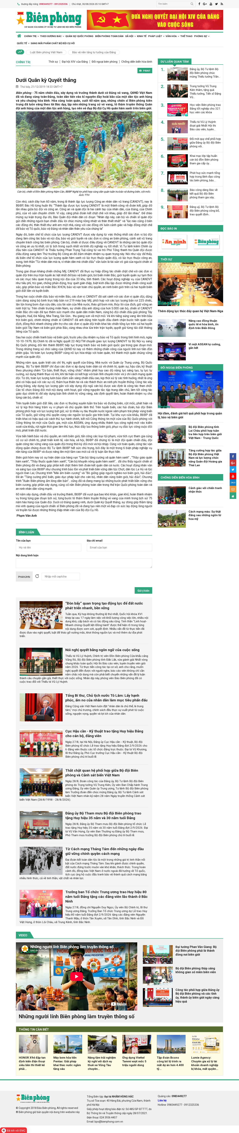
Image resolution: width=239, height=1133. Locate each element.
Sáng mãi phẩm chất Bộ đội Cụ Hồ (53, 43)
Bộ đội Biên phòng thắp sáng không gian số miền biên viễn (196, 970)
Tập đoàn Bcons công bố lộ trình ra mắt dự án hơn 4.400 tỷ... (170, 1063)
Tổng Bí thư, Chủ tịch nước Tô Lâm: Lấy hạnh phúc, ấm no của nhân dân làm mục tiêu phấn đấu (106, 697)
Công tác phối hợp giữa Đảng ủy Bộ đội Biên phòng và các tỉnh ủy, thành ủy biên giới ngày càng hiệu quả (197, 995)
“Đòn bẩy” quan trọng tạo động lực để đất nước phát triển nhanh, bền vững (104, 605)
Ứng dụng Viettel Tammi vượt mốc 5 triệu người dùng (134, 1061)
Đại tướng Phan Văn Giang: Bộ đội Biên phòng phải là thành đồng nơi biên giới (196, 951)
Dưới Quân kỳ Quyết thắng (46, 80)
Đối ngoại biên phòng (104, 61)
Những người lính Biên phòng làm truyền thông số (76, 1016)
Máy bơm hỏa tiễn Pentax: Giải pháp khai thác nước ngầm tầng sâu (67, 1063)
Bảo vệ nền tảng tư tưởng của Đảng (94, 52)
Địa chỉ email (95, 540)
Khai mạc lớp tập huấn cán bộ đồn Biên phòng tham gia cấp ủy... (204, 159)
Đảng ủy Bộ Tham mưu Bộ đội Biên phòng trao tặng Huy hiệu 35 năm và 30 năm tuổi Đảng (103, 815)
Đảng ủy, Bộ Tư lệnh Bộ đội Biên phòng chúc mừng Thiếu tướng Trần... (205, 72)
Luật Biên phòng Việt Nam (46, 52)
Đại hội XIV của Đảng (75, 61)
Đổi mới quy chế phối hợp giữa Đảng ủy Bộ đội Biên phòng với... (205, 142)
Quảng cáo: (172, 1096)
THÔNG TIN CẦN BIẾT (34, 1029)
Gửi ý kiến (143, 590)
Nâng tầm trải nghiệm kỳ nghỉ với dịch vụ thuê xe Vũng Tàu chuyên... (102, 1063)
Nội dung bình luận (27, 555)
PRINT (146, 70)
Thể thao (186, 36)
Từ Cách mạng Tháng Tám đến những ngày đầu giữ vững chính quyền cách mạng (104, 851)
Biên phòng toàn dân (109, 36)
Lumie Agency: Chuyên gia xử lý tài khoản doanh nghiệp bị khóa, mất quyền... (204, 1063)
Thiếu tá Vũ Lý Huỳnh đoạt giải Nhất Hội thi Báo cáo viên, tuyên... (203, 125)
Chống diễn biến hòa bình (136, 61)
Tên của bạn (23, 540)
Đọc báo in (169, 228)
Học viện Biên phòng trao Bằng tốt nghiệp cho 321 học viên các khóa (205, 108)
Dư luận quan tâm (175, 61)
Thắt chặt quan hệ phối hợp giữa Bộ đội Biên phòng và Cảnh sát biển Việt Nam (101, 772)
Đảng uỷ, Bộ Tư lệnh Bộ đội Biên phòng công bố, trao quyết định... (205, 210)
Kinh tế (141, 36)
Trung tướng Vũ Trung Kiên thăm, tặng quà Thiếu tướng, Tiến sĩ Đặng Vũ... (205, 91)
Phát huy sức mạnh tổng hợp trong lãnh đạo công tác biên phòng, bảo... (205, 176)
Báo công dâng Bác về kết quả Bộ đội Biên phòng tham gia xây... (204, 193)
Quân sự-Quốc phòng (79, 36)
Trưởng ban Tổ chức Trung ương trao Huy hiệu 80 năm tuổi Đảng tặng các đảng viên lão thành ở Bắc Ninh (106, 896)
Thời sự (53, 61)
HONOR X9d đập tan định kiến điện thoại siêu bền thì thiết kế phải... (32, 1063)
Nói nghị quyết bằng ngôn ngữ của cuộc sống (102, 650)
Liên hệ (162, 1100)
